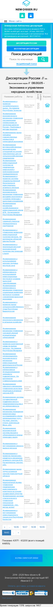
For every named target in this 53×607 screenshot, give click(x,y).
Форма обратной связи (26, 558)
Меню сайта (15, 21)
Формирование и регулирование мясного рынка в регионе (13, 445)
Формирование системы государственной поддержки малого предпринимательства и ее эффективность (13, 401)
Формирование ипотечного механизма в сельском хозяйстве (13, 320)
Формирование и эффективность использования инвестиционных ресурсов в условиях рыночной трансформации (11, 276)
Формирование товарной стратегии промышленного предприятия (11, 222)
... (9, 527)
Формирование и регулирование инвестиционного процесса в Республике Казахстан (13, 514)
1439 (42, 527)
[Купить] (47, 107)
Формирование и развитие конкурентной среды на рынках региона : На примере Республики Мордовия (13, 346)
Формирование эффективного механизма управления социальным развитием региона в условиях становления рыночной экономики (13, 292)
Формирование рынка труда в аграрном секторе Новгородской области (12, 472)
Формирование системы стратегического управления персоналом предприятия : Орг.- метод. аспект (13, 501)
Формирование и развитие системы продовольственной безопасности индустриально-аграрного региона (11, 182)
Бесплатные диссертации (26, 49)
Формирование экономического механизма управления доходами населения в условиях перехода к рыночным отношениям (13, 195)
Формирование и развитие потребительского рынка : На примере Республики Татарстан (12, 106)
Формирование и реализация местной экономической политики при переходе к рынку (13, 249)
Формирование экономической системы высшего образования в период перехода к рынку (12, 432)
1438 (33, 527)
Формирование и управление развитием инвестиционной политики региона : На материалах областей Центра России (13, 235)
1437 (25, 527)
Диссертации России (26, 43)
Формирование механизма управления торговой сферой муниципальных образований (13, 333)
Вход (22, 15)
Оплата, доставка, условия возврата (26, 586)
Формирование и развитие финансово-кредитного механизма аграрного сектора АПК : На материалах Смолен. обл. (13, 459)
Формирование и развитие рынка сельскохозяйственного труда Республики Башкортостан (13, 306)
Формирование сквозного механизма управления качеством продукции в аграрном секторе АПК (12, 388)
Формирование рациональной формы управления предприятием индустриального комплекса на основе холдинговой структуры (12, 487)
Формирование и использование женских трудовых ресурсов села (10, 262)
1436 (16, 527)
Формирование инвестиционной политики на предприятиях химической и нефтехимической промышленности (11, 167)
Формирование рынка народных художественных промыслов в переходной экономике (13, 137)
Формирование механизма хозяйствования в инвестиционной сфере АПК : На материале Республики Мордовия (13, 209)
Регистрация (31, 15)
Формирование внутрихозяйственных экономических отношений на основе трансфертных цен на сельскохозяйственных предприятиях (13, 151)
